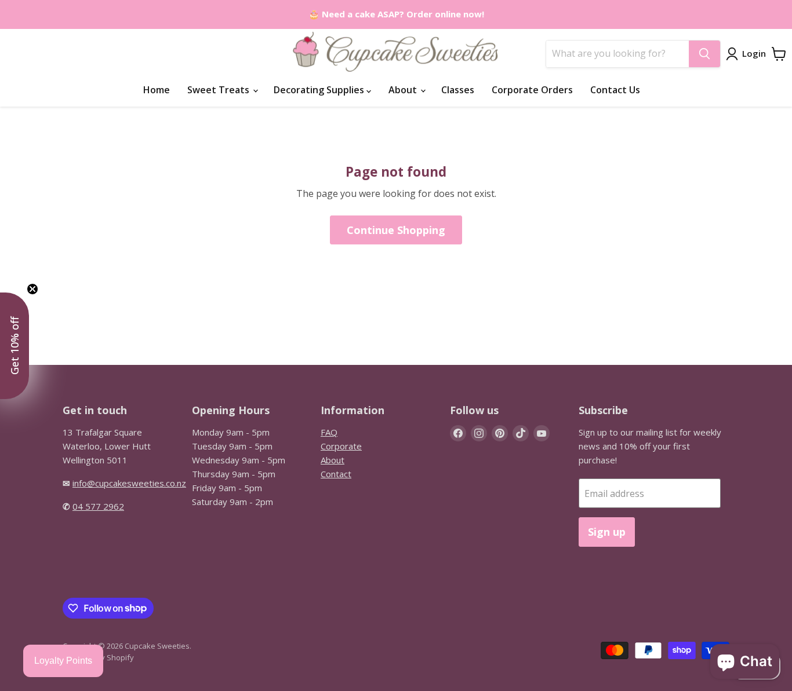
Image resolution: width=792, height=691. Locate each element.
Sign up (607, 532)
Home (156, 89)
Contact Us (615, 89)
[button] (14, 346)
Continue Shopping (396, 230)
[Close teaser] (32, 289)
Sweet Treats (219, 89)
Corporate (341, 446)
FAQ (329, 432)
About (403, 89)
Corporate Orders (532, 89)
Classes (457, 89)
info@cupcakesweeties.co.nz (129, 483)
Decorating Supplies (320, 89)
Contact (336, 474)
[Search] (704, 54)
